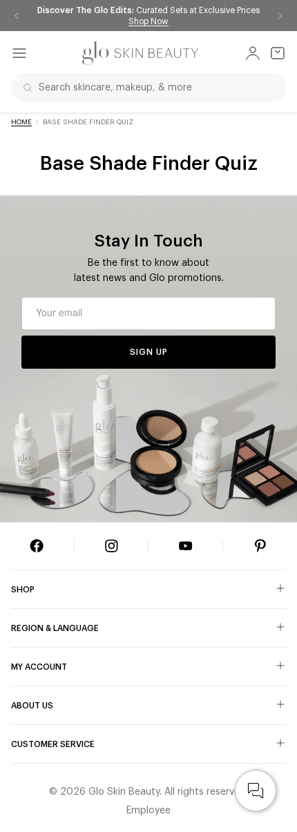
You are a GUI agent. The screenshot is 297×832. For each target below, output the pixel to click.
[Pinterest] (260, 546)
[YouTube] (186, 546)
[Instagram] (111, 546)
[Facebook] (37, 546)
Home (21, 122)
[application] (255, 790)
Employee (148, 810)
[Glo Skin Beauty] (140, 53)
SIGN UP (149, 352)
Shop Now (148, 21)
